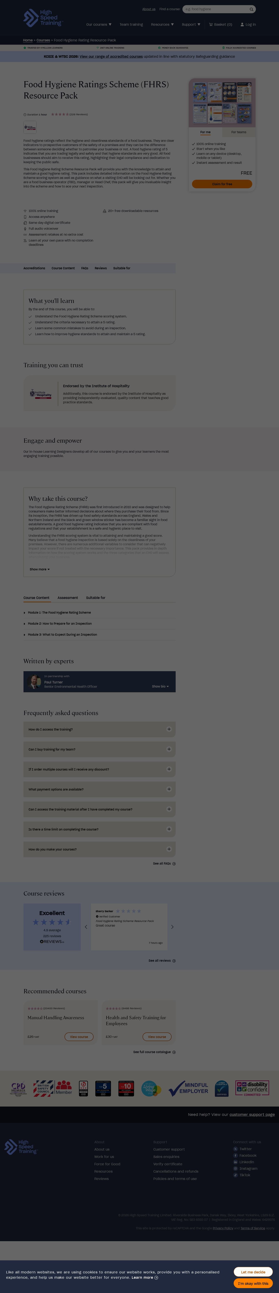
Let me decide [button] (253, 1272)
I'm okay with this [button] (253, 1284)
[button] (145, 1277)
